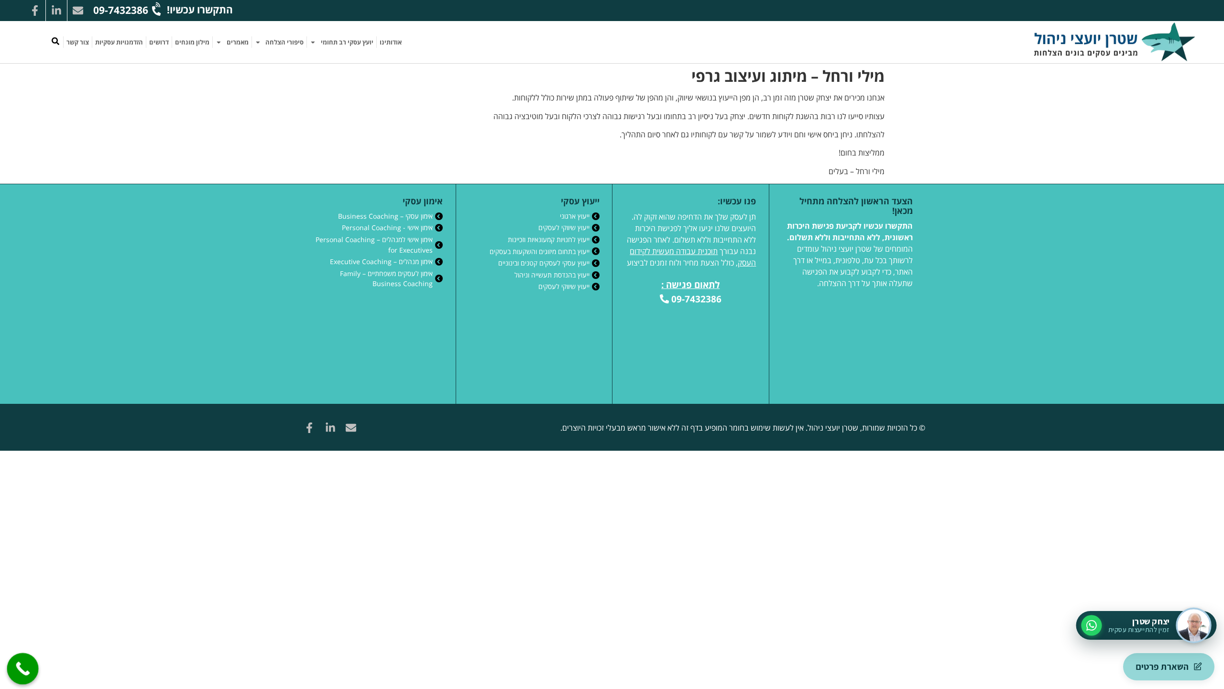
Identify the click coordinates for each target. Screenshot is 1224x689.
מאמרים (238, 42)
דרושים (159, 42)
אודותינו (391, 42)
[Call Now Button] (23, 669)
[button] (55, 41)
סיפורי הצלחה (284, 42)
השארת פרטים (1162, 666)
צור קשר (77, 42)
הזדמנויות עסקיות (119, 42)
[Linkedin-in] (56, 10)
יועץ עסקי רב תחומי (347, 42)
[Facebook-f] (34, 10)
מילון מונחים (192, 42)
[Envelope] (77, 10)
